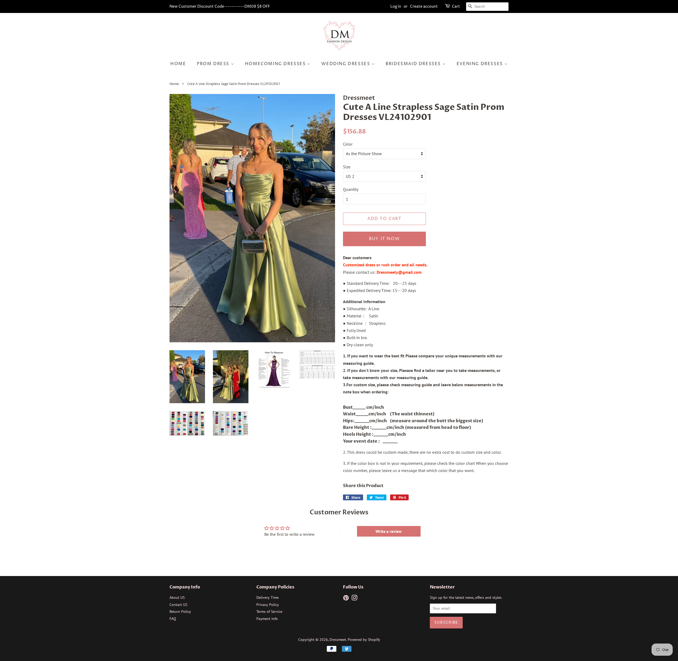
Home (178, 64)
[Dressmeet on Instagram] (354, 598)
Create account (424, 6)
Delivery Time (267, 597)
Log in (395, 6)
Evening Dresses (481, 64)
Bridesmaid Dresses (414, 64)
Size (346, 166)
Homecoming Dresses (276, 64)
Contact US (178, 604)
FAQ (173, 618)
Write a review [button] (389, 531)
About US (177, 597)
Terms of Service (269, 611)
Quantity (350, 189)
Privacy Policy (267, 604)
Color (348, 144)
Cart (456, 6)
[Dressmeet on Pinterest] (346, 598)
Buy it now (384, 239)
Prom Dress (214, 64)
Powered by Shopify (364, 639)
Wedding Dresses (346, 64)
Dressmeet (337, 639)
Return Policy (180, 611)
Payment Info (267, 618)
